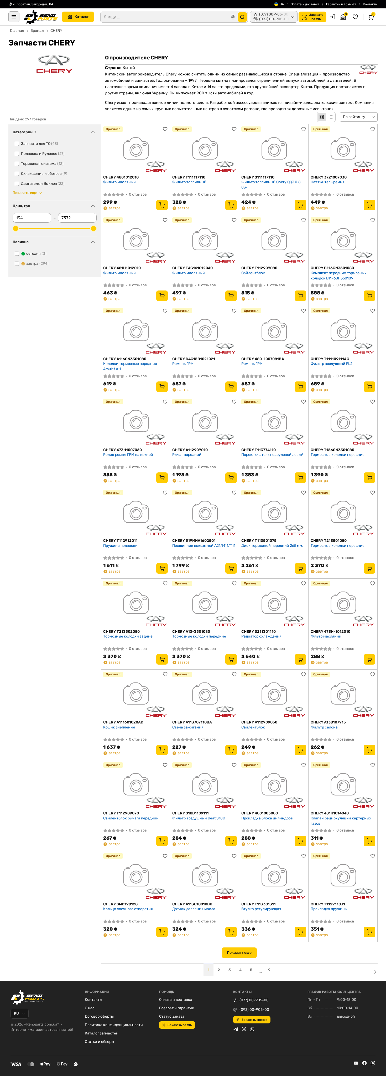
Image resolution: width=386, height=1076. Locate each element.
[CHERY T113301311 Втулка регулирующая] (273, 876)
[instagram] (372, 1063)
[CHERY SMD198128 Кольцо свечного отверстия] (135, 876)
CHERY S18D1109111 (190, 813)
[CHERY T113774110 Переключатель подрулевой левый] (273, 422)
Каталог (82, 16)
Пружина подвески (120, 545)
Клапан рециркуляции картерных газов (341, 821)
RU (16, 1013)
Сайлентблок (253, 273)
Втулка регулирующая (261, 909)
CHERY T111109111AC (330, 359)
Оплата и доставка (305, 4)
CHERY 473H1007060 (122, 450)
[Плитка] (321, 117)
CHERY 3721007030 (329, 177)
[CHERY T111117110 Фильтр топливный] (204, 149)
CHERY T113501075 (259, 540)
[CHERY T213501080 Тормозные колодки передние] (343, 513)
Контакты (370, 4)
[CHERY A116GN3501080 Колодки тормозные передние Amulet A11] (135, 331)
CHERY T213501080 (329, 540)
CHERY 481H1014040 (330, 813)
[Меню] (13, 16)
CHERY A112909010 (190, 450)
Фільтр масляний (326, 636)
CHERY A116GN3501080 (124, 359)
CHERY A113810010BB (192, 904)
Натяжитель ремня (328, 182)
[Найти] (242, 17)
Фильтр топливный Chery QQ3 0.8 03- (271, 185)
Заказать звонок (254, 1020)
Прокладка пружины (329, 909)
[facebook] (364, 1063)
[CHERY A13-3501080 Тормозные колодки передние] (204, 604)
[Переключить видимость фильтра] (93, 132)
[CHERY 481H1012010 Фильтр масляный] (135, 240)
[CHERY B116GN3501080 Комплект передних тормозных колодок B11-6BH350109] (343, 240)
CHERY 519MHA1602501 (194, 540)
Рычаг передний (186, 454)
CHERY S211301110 (258, 631)
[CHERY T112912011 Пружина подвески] (135, 513)
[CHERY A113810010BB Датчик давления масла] (204, 876)
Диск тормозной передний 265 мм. (272, 545)
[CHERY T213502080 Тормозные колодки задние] (135, 604)
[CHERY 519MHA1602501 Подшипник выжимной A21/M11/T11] (204, 513)
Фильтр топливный (189, 182)
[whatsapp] (252, 1029)
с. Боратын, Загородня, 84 (33, 4)
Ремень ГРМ (183, 363)
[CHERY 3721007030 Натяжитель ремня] (343, 149)
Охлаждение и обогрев (44, 173)
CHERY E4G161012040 (192, 268)
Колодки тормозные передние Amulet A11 (130, 366)
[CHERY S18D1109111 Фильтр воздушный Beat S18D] (204, 785)
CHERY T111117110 (188, 177)
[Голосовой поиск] (233, 17)
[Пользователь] (332, 17)
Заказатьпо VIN (316, 17)
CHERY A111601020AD (123, 722)
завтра (37, 263)
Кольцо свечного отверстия (128, 909)
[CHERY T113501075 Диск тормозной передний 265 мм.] (273, 513)
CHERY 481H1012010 (122, 268)
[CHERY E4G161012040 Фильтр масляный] (204, 240)
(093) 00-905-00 (254, 1009)
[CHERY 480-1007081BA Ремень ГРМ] (273, 331)
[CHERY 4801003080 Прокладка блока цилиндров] (273, 785)
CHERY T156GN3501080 (332, 450)
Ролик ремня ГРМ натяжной (128, 454)
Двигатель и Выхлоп (43, 183)
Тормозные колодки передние (337, 454)
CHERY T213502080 (121, 631)
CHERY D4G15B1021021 (193, 359)
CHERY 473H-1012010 (330, 631)
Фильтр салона (324, 727)
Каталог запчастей (101, 1033)
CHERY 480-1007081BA (262, 359)
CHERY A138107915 (328, 722)
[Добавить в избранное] (165, 129)
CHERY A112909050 (259, 722)
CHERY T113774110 (258, 450)
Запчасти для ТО (39, 143)
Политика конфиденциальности (114, 1025)
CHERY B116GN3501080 (332, 268)
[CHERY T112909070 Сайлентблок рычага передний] (135, 785)
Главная (17, 30)
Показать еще (239, 952)
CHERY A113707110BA (192, 722)
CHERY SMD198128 (120, 904)
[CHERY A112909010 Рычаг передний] (204, 422)
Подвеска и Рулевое (43, 153)
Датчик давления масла (193, 909)
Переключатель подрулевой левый (272, 454)
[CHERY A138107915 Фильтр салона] (343, 695)
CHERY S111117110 (257, 177)
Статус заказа (171, 1016)
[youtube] (356, 1063)
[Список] (330, 117)
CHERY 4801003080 (259, 813)
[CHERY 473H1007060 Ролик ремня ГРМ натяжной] (135, 422)
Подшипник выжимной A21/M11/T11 (203, 545)
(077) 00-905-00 (254, 1000)
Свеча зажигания (188, 727)
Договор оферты (99, 1016)
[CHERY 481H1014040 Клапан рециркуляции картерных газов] (343, 785)
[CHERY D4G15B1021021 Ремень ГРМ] (204, 331)
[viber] (244, 1029)
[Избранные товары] (356, 17)
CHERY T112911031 (328, 904)
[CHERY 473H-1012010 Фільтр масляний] (343, 604)
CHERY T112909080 (259, 268)
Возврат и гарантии (176, 1008)
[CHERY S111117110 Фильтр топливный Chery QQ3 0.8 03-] (273, 149)
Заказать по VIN (180, 1025)
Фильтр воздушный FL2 (331, 363)
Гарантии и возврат (341, 4)
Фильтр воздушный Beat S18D (198, 818)
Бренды (37, 30)
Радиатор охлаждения (261, 636)
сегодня (36, 253)
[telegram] (235, 1029)
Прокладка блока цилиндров (267, 818)
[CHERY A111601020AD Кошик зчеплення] (135, 695)
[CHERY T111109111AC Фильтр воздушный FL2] (343, 331)
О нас (90, 1008)
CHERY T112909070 (121, 813)
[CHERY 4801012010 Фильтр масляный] (135, 149)
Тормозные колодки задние (128, 636)
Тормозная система (42, 163)
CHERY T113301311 (258, 904)
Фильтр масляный (119, 182)
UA (282, 4)
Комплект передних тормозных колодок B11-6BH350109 (339, 276)
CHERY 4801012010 (121, 177)
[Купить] (162, 205)
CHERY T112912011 (120, 540)
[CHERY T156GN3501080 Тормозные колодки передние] (343, 422)
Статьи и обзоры (99, 1041)
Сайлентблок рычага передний (131, 818)
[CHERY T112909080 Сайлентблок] (273, 240)
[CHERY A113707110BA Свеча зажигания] (204, 695)
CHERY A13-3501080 (191, 631)
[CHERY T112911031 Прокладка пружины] (343, 876)
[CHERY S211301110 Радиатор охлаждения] (273, 604)
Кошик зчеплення (119, 727)
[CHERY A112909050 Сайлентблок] (273, 695)
